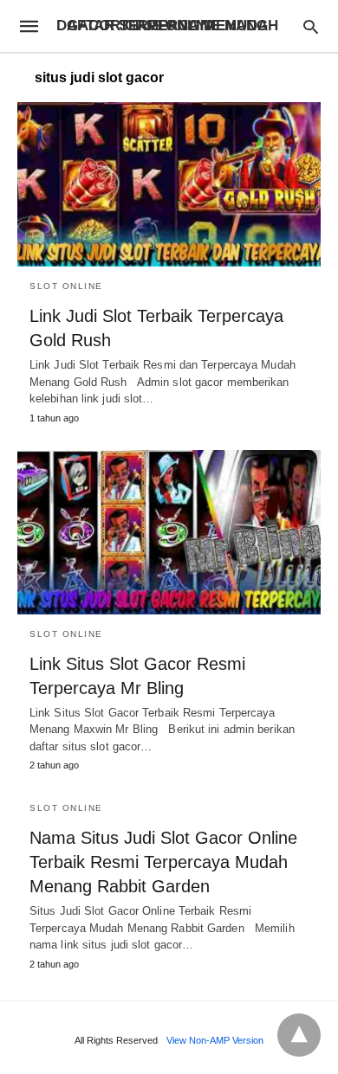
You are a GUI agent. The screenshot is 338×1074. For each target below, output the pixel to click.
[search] (311, 26)
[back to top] (299, 1035)
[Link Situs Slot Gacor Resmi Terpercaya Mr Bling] (169, 532)
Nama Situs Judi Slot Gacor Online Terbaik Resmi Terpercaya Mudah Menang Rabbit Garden (163, 862)
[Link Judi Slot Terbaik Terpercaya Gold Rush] (169, 184)
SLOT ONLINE (66, 286)
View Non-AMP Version (214, 1040)
